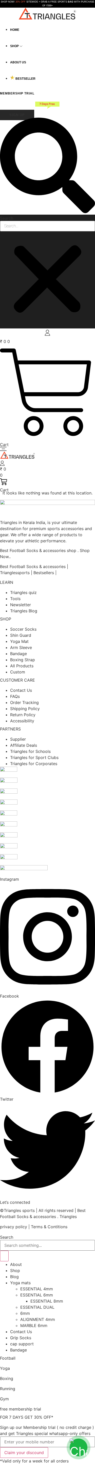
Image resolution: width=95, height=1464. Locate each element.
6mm (25, 1313)
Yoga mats (20, 1282)
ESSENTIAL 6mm (36, 1294)
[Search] (4, 1256)
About (16, 1264)
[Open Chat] (78, 1447)
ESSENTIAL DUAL (37, 1307)
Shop (15, 1270)
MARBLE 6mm (33, 1325)
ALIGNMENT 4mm (37, 1319)
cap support (22, 1343)
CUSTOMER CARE (17, 680)
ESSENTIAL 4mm (36, 1288)
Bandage (18, 1349)
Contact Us (21, 1331)
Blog (14, 1276)
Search (6, 218)
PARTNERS (10, 728)
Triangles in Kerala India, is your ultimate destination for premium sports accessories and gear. (46, 528)
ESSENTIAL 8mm (46, 1301)
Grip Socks (20, 1337)
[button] (47, 166)
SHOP (5, 618)
